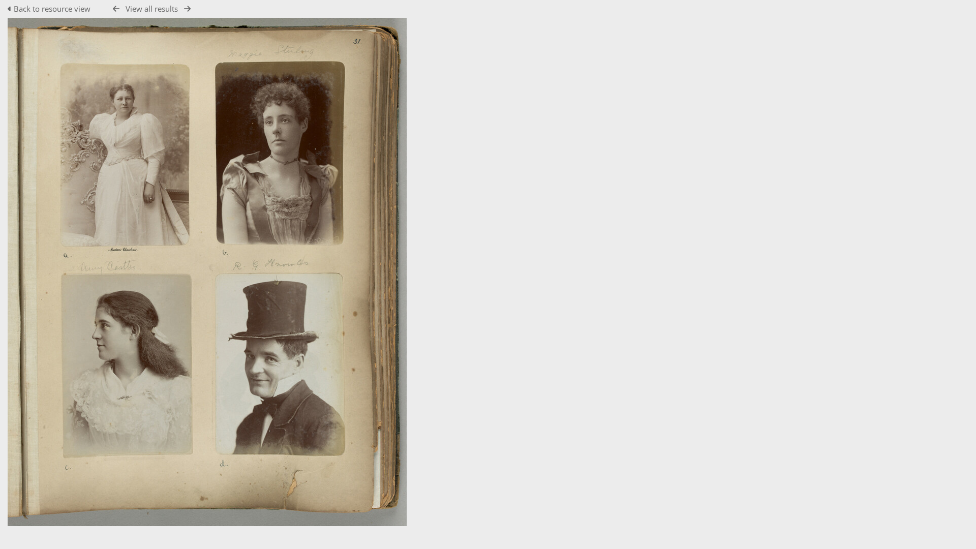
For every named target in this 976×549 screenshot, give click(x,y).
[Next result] (187, 9)
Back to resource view (52, 9)
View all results (152, 9)
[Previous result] (116, 9)
